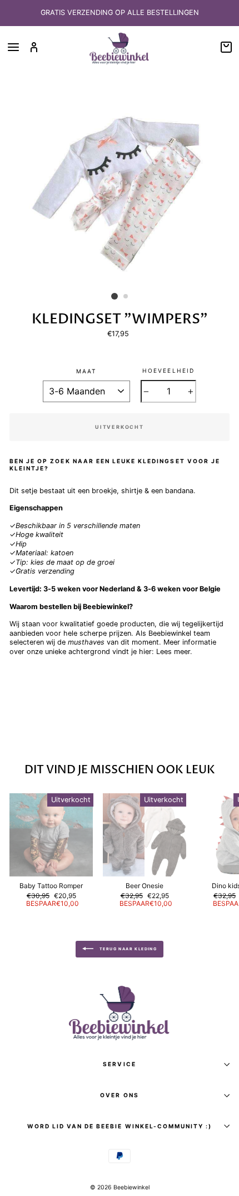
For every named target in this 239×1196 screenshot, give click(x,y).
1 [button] (114, 296)
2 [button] (126, 297)
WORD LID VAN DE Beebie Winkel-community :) (119, 1126)
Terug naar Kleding (127, 948)
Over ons (119, 1095)
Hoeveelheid (168, 370)
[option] (119, 13)
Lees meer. (174, 651)
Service (119, 1064)
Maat (86, 371)
